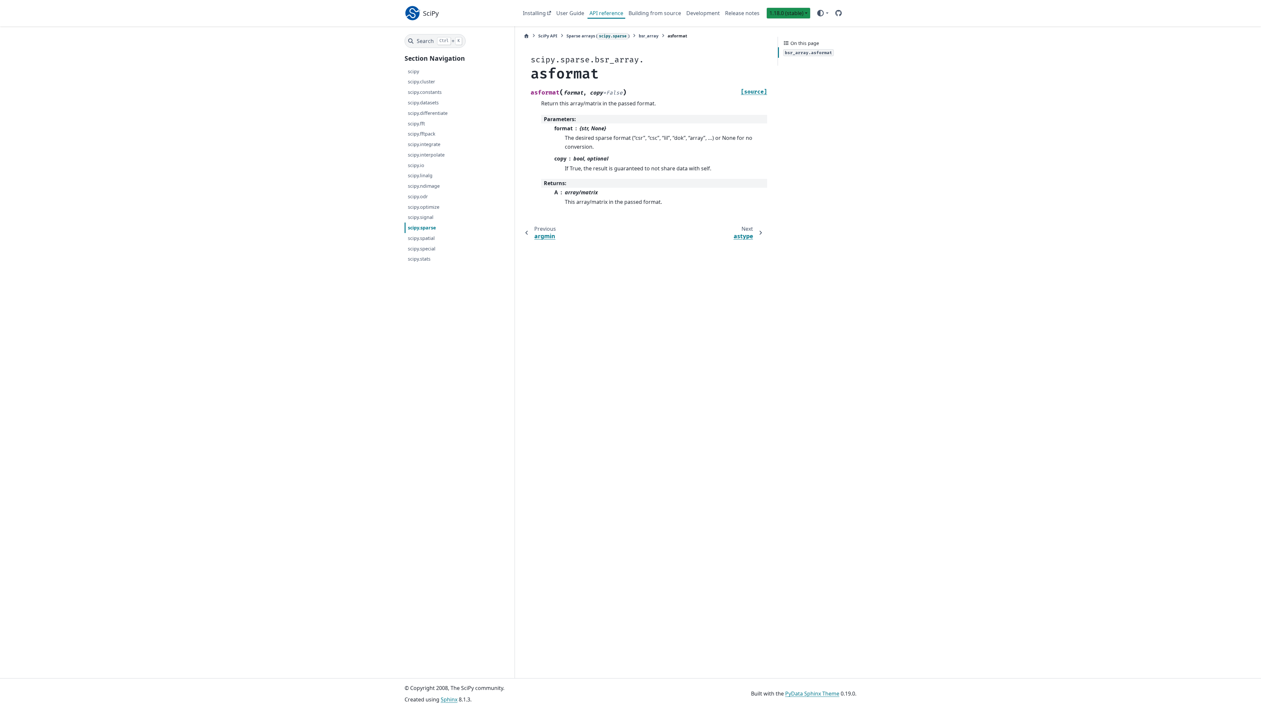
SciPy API (547, 36)
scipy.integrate (424, 144)
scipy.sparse (422, 228)
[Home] (526, 35)
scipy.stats (419, 259)
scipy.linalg (420, 175)
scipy (413, 71)
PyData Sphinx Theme (812, 693)
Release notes (742, 13)
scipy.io (416, 165)
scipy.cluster (421, 81)
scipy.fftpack (421, 134)
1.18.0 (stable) (786, 13)
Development (703, 13)
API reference (606, 13)
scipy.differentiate (428, 113)
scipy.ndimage (424, 186)
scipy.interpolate (426, 155)
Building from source (655, 13)
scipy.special (421, 249)
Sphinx (449, 699)
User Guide (570, 13)
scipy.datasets (423, 102)
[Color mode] (822, 13)
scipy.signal (420, 217)
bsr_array (648, 36)
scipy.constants (425, 92)
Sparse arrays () (598, 36)
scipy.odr (418, 196)
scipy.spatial (421, 238)
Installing (534, 13)
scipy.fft (416, 123)
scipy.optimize (423, 207)
